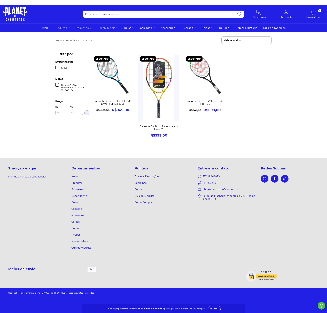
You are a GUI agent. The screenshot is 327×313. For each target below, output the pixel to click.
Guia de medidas (274, 27)
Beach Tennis (106, 27)
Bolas (128, 27)
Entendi (214, 309)
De (56, 107)
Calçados (146, 27)
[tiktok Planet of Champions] (15, 2)
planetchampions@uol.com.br (220, 189)
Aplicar (86, 112)
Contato (139, 189)
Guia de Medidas (144, 195)
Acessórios (168, 27)
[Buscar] (240, 14)
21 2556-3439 (210, 182)
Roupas (224, 27)
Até (71, 107)
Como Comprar (144, 202)
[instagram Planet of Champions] (5, 2)
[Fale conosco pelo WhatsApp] (321, 306)
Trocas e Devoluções (147, 176)
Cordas (189, 27)
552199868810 (211, 176)
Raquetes (83, 27)
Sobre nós (140, 182)
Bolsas (206, 27)
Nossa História (247, 27)
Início (45, 27)
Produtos (61, 27)
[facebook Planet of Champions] (10, 2)
